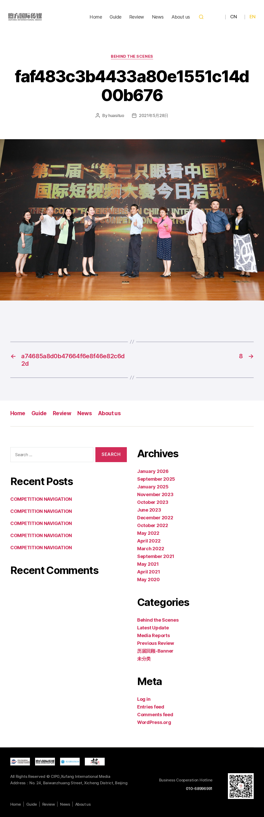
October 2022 (152, 525)
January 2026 (153, 471)
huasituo (116, 115)
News (158, 17)
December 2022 (155, 517)
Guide (115, 17)
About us (180, 17)
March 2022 (150, 548)
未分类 (144, 658)
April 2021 (148, 571)
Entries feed (150, 707)
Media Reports (153, 635)
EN (252, 16)
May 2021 (148, 564)
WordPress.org (154, 722)
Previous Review (155, 643)
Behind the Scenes (132, 56)
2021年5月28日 (153, 115)
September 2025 (156, 479)
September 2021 (155, 556)
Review (136, 17)
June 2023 (149, 510)
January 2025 (153, 486)
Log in (143, 699)
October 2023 (152, 502)
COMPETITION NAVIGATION (41, 499)
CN (233, 16)
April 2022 (148, 541)
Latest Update (153, 627)
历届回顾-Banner (155, 651)
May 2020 (148, 579)
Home (95, 17)
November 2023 (155, 494)
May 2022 (148, 533)
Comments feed (155, 714)
